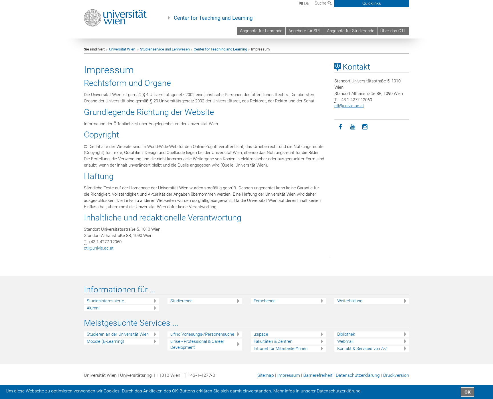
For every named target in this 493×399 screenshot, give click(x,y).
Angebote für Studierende (350, 30)
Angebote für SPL (304, 30)
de (306, 3)
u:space (261, 334)
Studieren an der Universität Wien (118, 334)
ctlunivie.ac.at (99, 248)
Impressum (288, 375)
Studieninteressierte (105, 300)
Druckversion (396, 375)
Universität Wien (122, 49)
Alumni (93, 308)
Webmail (345, 341)
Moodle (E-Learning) (105, 341)
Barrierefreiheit (317, 375)
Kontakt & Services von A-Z (362, 348)
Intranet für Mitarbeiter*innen (281, 348)
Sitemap (265, 375)
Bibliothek (346, 334)
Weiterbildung (349, 300)
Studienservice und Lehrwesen (165, 49)
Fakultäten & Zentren (273, 341)
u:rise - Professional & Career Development (197, 344)
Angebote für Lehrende (261, 30)
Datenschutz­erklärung (358, 375)
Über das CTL (393, 30)
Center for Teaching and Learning (213, 18)
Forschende (265, 300)
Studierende (181, 300)
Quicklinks (371, 3)
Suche (321, 3)
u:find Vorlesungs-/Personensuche (202, 334)
